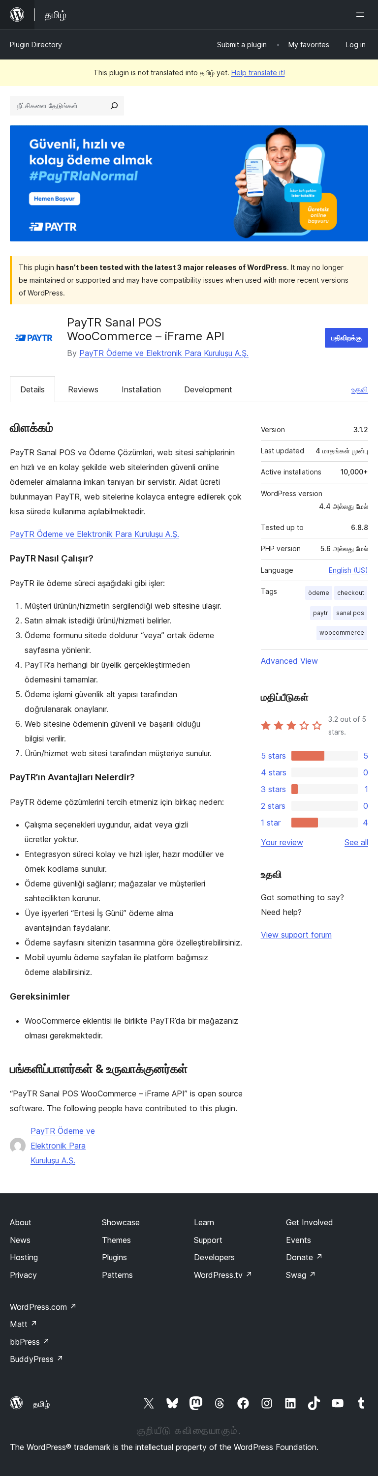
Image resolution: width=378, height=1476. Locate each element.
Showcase (121, 1222)
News (20, 1240)
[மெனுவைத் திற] (362, 15)
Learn (204, 1222)
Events (298, 1240)
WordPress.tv (223, 1275)
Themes (116, 1240)
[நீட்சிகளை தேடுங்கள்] (114, 106)
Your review (282, 842)
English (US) (348, 570)
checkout (350, 592)
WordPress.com (43, 1307)
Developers (214, 1257)
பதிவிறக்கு (346, 337)
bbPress (30, 1342)
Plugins (114, 1257)
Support (208, 1240)
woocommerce (341, 632)
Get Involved (309, 1222)
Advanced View (289, 661)
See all (356, 842)
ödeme (318, 592)
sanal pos (350, 613)
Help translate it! (258, 72)
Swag (301, 1275)
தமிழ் (41, 1404)
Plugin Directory (36, 44)
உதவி (359, 389)
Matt (23, 1324)
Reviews (83, 389)
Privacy (23, 1275)
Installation (141, 389)
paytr (320, 613)
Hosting (24, 1257)
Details (32, 389)
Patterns (117, 1275)
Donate (304, 1257)
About (21, 1222)
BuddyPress (36, 1359)
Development (208, 389)
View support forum (296, 935)
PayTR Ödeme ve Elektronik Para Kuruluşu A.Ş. (164, 353)
